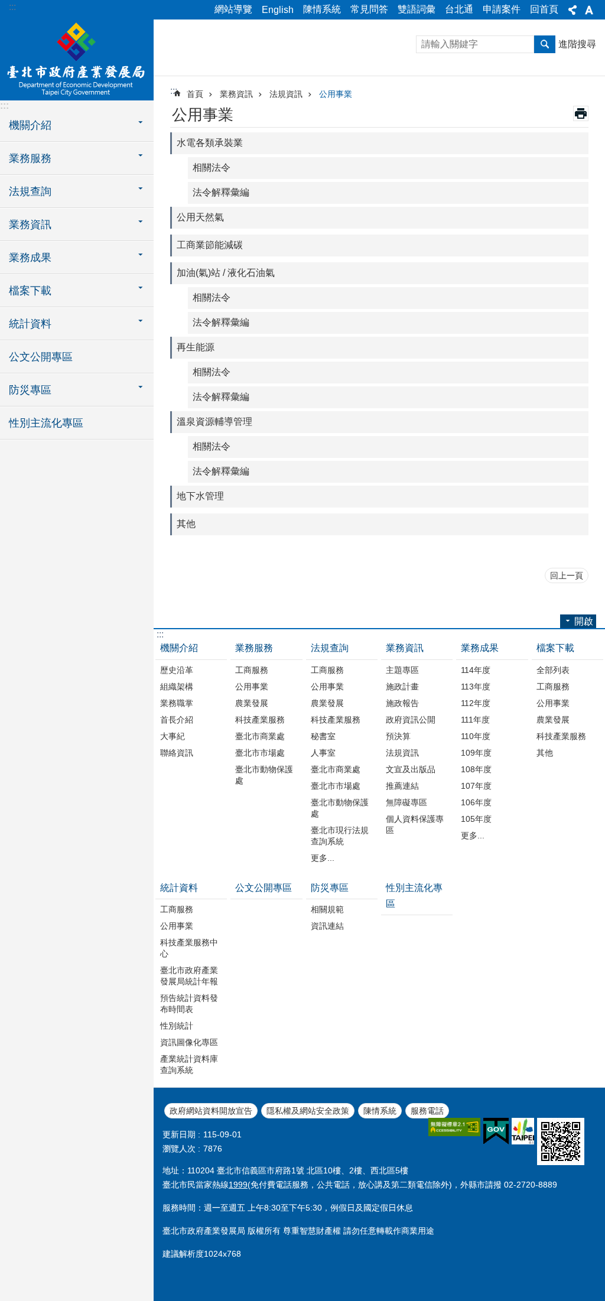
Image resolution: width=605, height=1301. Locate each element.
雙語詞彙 (416, 9)
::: (12, 7)
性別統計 (176, 1025)
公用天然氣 (200, 217)
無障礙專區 (406, 802)
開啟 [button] (583, 621)
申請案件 (502, 9)
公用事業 (335, 94)
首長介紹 (176, 719)
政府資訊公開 (410, 719)
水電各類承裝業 (210, 143)
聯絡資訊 (176, 752)
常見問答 (369, 9)
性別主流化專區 (46, 423)
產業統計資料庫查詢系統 (189, 1064)
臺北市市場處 (260, 752)
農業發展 (251, 703)
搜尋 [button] (544, 44)
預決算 (398, 736)
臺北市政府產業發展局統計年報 (189, 975)
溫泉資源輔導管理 (214, 422)
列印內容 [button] (580, 113)
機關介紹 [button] (30, 125)
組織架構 (176, 686)
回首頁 (544, 9)
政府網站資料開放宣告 (211, 1110)
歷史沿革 (176, 670)
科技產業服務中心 (189, 948)
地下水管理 (200, 496)
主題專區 (402, 670)
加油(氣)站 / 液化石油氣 (226, 273)
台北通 (459, 9)
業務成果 (480, 648)
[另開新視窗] (454, 1127)
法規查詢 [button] (30, 191)
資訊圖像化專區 (189, 1042)
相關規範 (327, 909)
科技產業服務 (260, 719)
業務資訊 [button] (30, 224)
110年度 (475, 736)
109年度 (476, 752)
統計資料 (179, 888)
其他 (186, 524)
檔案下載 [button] (30, 291)
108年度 (476, 769)
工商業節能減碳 (210, 245)
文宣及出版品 (410, 769)
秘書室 (323, 736)
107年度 (476, 786)
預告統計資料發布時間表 (189, 1003)
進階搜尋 (577, 44)
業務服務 (254, 648)
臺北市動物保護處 (264, 775)
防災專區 (330, 888)
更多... (322, 858)
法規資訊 (285, 94)
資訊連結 (327, 926)
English (278, 10)
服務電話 (427, 1110)
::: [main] (173, 91)
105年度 (476, 819)
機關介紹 (179, 648)
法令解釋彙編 (221, 192)
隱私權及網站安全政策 (307, 1110)
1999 (238, 1184)
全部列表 (553, 670)
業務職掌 (176, 703)
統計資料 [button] (30, 324)
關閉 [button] (572, 10)
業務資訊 (236, 94)
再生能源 (195, 347)
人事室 (323, 752)
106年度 (476, 802)
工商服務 (251, 670)
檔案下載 (555, 648)
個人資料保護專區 (415, 824)
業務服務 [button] (30, 158)
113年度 (475, 686)
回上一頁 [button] (566, 575)
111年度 (475, 719)
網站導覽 (233, 9)
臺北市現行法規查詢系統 (340, 835)
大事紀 (172, 736)
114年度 (475, 670)
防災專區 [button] (30, 390)
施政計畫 (402, 686)
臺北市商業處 (260, 736)
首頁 (195, 94)
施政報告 (402, 703)
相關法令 (211, 167)
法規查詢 (330, 648)
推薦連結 (402, 786)
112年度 (475, 703)
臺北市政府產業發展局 (77, 59)
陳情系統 (322, 9)
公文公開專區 (41, 357)
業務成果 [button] (30, 258)
